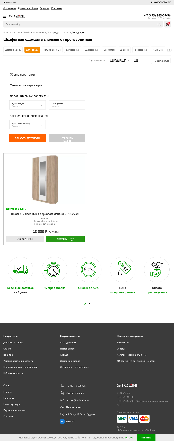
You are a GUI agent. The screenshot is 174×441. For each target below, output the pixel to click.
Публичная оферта (13, 373)
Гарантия (8, 354)
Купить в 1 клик (25, 239)
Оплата (7, 348)
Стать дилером (68, 342)
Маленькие (158, 49)
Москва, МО (11, 2)
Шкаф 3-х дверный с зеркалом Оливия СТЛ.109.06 (45, 214)
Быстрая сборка (54, 288)
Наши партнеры (11, 404)
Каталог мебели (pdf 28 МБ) (131, 354)
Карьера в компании (14, 410)
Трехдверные (140, 49)
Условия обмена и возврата (18, 360)
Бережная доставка (20, 288)
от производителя (122, 292)
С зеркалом (109, 49)
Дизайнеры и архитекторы (74, 367)
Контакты (56, 8)
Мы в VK (70, 421)
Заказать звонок (162, 2)
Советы (121, 348)
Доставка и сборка (28, 8)
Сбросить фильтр (67, 139)
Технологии (123, 342)
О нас (6, 385)
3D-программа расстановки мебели (136, 360)
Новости (7, 391)
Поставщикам (67, 348)
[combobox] (119, 60)
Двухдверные (72, 49)
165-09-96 (157, 15)
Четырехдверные (52, 49)
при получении (157, 292)
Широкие (124, 49)
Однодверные (91, 49)
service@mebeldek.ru (77, 400)
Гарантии (44, 8)
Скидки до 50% (88, 288)
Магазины (8, 398)
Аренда (64, 354)
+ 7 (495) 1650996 (76, 385)
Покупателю (10, 336)
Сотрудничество (70, 336)
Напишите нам (74, 407)
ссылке (129, 437)
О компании (9, 8)
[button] (85, 304)
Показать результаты (27, 138)
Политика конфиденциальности (20, 367)
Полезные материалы (130, 336)
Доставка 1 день (13, 49)
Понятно (146, 437)
